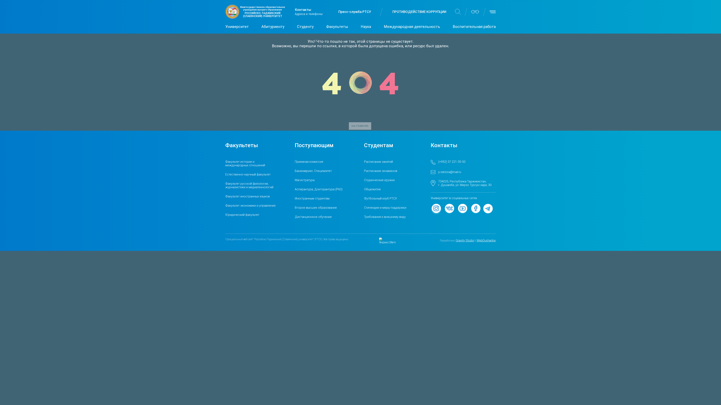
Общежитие (372, 189)
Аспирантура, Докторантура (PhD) (318, 189)
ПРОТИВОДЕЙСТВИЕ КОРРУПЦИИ (419, 12)
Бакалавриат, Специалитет (313, 171)
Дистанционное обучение (313, 217)
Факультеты (337, 26)
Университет (237, 26)
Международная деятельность (412, 26)
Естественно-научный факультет (248, 174)
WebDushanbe (486, 240)
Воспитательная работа (474, 26)
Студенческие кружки (379, 180)
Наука (366, 26)
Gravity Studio (465, 240)
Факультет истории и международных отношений (245, 163)
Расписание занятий (378, 162)
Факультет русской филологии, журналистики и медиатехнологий (249, 185)
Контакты (303, 10)
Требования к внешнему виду (385, 217)
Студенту (305, 26)
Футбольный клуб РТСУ (380, 198)
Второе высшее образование (316, 207)
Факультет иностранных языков (247, 196)
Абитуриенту (272, 26)
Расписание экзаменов (380, 171)
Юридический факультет (242, 215)
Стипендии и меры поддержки (385, 207)
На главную (360, 125)
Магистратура (304, 180)
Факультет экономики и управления (250, 205)
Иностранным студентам (312, 198)
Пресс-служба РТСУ (354, 12)
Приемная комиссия (309, 162)
